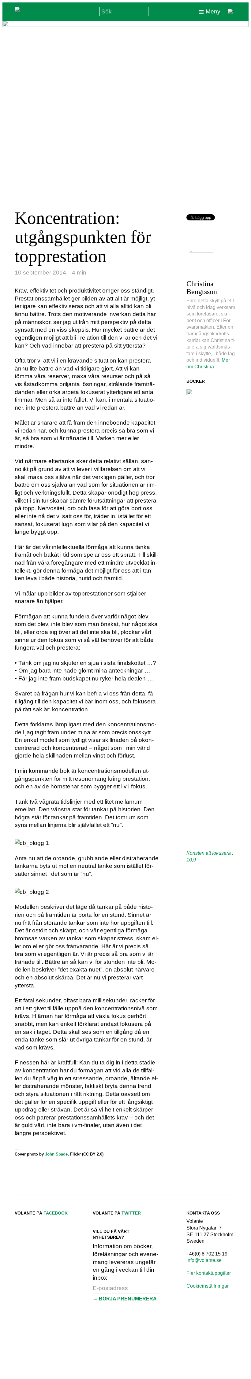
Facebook (55, 1213)
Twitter (131, 1213)
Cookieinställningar (207, 1286)
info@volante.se (204, 1260)
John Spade (56, 1154)
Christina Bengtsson (201, 288)
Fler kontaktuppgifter (208, 1273)
